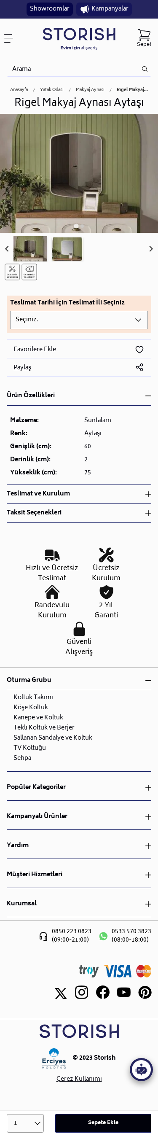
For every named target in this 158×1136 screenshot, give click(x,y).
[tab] (76, 225)
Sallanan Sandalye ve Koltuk (52, 738)
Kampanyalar (110, 9)
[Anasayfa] (79, 38)
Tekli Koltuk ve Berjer (44, 728)
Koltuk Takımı (33, 697)
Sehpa (22, 758)
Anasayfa (19, 90)
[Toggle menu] (12, 38)
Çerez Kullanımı (79, 1079)
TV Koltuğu (29, 748)
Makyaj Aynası (90, 90)
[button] (30, 249)
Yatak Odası (52, 90)
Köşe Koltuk (30, 708)
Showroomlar (50, 9)
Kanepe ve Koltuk (38, 718)
